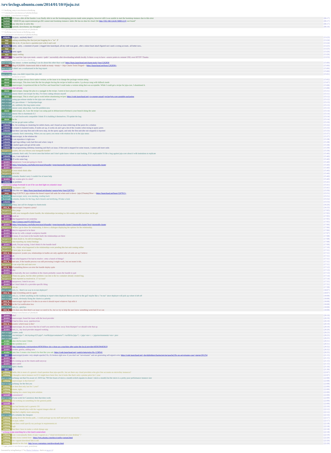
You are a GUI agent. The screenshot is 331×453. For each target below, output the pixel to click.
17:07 (326, 233)
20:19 (326, 315)
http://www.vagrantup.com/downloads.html (46, 443)
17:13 (326, 270)
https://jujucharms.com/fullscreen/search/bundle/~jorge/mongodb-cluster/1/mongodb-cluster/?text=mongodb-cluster (59, 165)
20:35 (326, 352)
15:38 (326, 139)
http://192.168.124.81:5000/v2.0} (113, 21)
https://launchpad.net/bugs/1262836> (102, 65)
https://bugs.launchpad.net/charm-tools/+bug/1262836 (87, 63)
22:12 (326, 409)
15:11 (326, 91)
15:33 (326, 128)
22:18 (326, 423)
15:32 (326, 125)
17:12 (326, 267)
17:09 (326, 244)
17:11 (326, 250)
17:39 (326, 287)
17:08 (326, 236)
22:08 (326, 378)
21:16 (326, 366)
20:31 (326, 341)
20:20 (326, 329)
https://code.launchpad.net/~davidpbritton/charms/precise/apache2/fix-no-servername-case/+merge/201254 (164, 355)
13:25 (326, 46)
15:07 (326, 82)
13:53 (326, 57)
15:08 (326, 85)
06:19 (326, 27)
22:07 (326, 372)
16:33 (326, 207)
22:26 (326, 438)
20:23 (326, 332)
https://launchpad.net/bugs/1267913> (111, 193)
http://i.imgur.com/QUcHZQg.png (26, 222)
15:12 (326, 96)
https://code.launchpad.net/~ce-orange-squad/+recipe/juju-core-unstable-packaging (100, 96)
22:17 (326, 418)
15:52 (326, 199)
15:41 (326, 182)
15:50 (326, 190)
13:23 (326, 37)
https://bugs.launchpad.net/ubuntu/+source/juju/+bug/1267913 (49, 190)
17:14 (326, 276)
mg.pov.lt (49, 450)
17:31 (326, 281)
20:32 (326, 347)
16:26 (326, 205)
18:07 (326, 290)
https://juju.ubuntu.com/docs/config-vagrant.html (53, 438)
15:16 (326, 122)
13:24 (326, 40)
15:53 (326, 202)
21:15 (326, 355)
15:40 (326, 153)
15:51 (326, 193)
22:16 (326, 415)
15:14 (326, 111)
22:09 (326, 386)
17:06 (326, 224)
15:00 (326, 63)
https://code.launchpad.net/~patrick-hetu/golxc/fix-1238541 (78, 352)
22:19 (326, 435)
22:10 (326, 406)
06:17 (326, 18)
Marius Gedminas (32, 450)
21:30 (326, 369)
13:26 (326, 51)
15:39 (326, 148)
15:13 (326, 102)
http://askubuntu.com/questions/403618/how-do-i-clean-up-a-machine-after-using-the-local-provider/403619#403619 (59, 347)
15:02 (326, 79)
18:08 (326, 296)
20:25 (326, 335)
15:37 (326, 133)
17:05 (326, 210)
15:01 (326, 74)
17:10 (326, 247)
